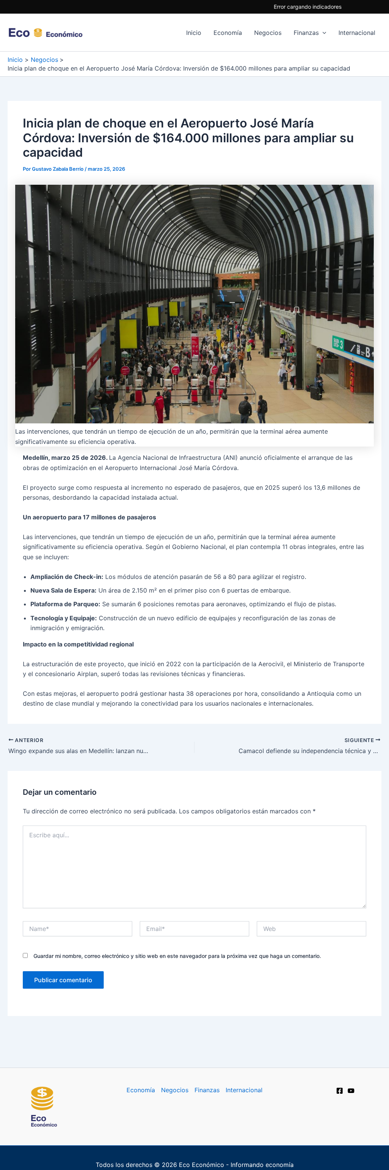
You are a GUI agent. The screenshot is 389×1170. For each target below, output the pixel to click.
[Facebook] (339, 1090)
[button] (322, 32)
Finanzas (306, 32)
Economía (227, 32)
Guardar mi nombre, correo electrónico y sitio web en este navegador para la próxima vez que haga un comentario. (177, 956)
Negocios (267, 32)
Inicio (193, 32)
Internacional (356, 32)
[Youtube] (351, 1090)
